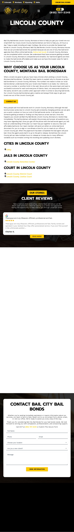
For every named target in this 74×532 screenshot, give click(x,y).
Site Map (42, 518)
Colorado (7, 2)
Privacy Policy (55, 527)
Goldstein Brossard (43, 529)
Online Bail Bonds (62, 2)
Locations (50, 515)
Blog (65, 515)
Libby (8, 150)
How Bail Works (39, 515)
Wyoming (28, 2)
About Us (16, 515)
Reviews (59, 515)
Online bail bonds (40, 52)
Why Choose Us (37, 390)
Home (9, 515)
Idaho (38, 2)
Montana (18, 2)
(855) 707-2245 (60, 12)
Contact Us (11, 101)
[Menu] (39, 11)
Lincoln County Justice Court (19, 177)
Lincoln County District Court (19, 174)
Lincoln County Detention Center (20, 162)
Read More (37, 236)
